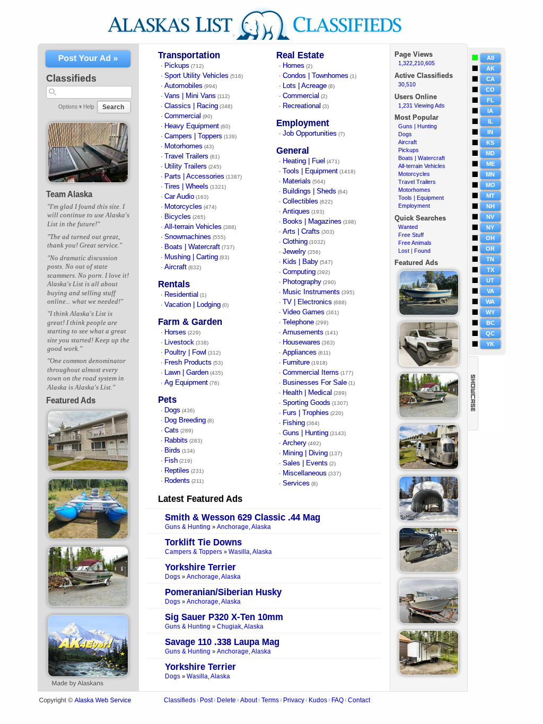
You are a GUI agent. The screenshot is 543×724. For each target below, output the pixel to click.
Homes (293, 65)
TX (490, 270)
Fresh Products (188, 362)
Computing (299, 272)
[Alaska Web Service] (88, 675)
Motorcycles (183, 206)
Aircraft (175, 267)
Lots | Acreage (305, 86)
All (490, 58)
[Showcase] (473, 393)
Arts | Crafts (301, 231)
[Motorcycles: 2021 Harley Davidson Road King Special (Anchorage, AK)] (429, 570)
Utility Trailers (185, 166)
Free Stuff (411, 235)
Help (88, 106)
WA (490, 301)
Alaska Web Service (102, 700)
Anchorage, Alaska (244, 527)
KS (490, 142)
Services (296, 483)
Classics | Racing (191, 106)
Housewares (301, 342)
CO (490, 89)
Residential (181, 294)
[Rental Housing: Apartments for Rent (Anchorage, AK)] (88, 469)
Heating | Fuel (304, 161)
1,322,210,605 (416, 63)
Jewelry (294, 252)
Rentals (174, 284)
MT (490, 195)
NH (490, 206)
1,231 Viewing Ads (421, 105)
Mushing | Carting (191, 257)
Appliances (300, 352)
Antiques (296, 211)
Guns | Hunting (305, 433)
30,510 (407, 84)
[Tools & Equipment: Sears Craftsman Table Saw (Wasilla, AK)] (88, 181)
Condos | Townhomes (315, 76)
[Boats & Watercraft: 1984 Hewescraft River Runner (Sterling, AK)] (88, 605)
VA (490, 291)
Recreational (302, 106)
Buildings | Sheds (309, 191)
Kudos (318, 700)
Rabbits (176, 440)
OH (490, 238)
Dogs (172, 410)
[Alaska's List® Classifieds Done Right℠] (262, 41)
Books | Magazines (312, 221)
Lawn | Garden (186, 372)
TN (490, 259)
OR (490, 248)
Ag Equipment (186, 382)
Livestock (179, 342)
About (248, 700)
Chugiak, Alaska (240, 627)
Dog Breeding (185, 420)
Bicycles (177, 217)
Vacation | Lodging (192, 305)
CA (490, 79)
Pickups (176, 65)
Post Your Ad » (88, 58)
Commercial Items (311, 372)
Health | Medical (307, 393)
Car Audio (179, 196)
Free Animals (415, 243)
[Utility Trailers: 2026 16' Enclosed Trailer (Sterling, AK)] (429, 673)
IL (490, 121)
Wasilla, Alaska (250, 552)
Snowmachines (187, 237)
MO (490, 185)
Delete (226, 700)
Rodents (177, 480)
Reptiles (176, 470)
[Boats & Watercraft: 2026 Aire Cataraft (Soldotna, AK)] (88, 537)
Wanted (408, 227)
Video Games (304, 312)
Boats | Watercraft (192, 247)
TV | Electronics (307, 302)
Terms (270, 700)
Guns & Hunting (188, 527)
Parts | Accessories (194, 176)
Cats (171, 430)
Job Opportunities (310, 133)
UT (490, 280)
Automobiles (183, 86)
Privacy (293, 700)
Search (113, 107)
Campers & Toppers (193, 552)
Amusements (303, 332)
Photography (302, 282)
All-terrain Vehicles (193, 227)
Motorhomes (183, 146)
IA (490, 111)
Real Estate (300, 55)
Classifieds (180, 700)
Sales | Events (305, 463)
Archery (294, 443)
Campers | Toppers (193, 136)
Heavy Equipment (191, 126)
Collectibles (300, 201)
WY (490, 312)
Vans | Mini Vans (190, 96)
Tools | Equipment (310, 171)
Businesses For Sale (315, 382)
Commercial (182, 116)
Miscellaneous (305, 473)
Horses (175, 332)
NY (490, 227)
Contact (359, 700)
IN (490, 132)
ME (490, 164)
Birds (172, 450)
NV (490, 217)
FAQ (337, 700)
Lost (403, 251)
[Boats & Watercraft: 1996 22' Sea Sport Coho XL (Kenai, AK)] (429, 313)
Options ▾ (70, 106)
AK (490, 68)
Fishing (294, 423)
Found (422, 251)
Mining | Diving (305, 453)
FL (490, 100)
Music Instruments (311, 292)
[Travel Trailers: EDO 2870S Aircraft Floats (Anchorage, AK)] (429, 467)
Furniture (296, 362)
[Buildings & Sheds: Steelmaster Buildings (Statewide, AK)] (429, 519)
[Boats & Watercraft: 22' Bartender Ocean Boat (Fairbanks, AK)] (429, 622)
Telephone (298, 322)
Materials (297, 181)
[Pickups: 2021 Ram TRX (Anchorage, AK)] (429, 364)
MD (490, 153)
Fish (171, 460)
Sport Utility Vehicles (196, 76)
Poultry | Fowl (185, 352)
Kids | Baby (300, 262)
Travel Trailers (186, 156)
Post (206, 700)
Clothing (295, 241)
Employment (302, 123)
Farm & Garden (190, 322)
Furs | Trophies (306, 413)
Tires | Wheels (186, 186)
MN (490, 174)
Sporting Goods (306, 403)
